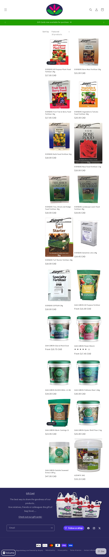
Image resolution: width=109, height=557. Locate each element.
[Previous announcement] (5, 22)
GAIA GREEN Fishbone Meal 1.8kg (87, 390)
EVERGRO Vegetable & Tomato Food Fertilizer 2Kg (86, 113)
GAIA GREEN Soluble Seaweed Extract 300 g (56, 471)
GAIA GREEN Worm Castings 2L (57, 430)
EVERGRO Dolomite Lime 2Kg (85, 253)
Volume (10, 552)
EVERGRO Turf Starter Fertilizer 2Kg (59, 260)
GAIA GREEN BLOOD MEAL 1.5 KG (58, 390)
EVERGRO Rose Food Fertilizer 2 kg (87, 167)
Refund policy (50, 550)
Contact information (91, 550)
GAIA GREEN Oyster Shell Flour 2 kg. (88, 430)
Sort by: (46, 31)
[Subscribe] (51, 528)
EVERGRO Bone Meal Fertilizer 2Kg (87, 69)
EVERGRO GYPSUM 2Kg (54, 306)
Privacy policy (63, 550)
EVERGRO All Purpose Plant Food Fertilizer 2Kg (58, 70)
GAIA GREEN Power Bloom (84, 346)
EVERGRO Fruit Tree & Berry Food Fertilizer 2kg (58, 113)
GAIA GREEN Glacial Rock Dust (57, 346)
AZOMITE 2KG (79, 475)
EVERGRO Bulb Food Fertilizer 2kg (58, 154)
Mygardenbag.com (22, 550)
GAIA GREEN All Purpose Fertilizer (87, 305)
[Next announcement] (104, 22)
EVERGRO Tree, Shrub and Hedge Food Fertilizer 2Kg (58, 208)
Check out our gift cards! (30, 516)
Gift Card (30, 493)
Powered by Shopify (36, 550)
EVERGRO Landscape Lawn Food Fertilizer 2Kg (87, 208)
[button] (6, 10)
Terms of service (75, 550)
